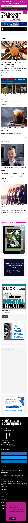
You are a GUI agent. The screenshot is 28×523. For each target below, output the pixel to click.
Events (2, 508)
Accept (12, 518)
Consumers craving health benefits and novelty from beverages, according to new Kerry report (13, 129)
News (2, 496)
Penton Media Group (9, 430)
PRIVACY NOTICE (5, 449)
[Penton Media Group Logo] (8, 436)
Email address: (6, 310)
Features (3, 499)
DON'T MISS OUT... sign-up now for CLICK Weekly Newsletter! (14, 2)
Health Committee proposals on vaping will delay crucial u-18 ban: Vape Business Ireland (14, 168)
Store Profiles (4, 505)
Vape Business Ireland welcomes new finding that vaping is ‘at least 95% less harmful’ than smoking (12, 62)
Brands (2, 502)
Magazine (3, 511)
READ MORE (4, 489)
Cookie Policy (12, 515)
